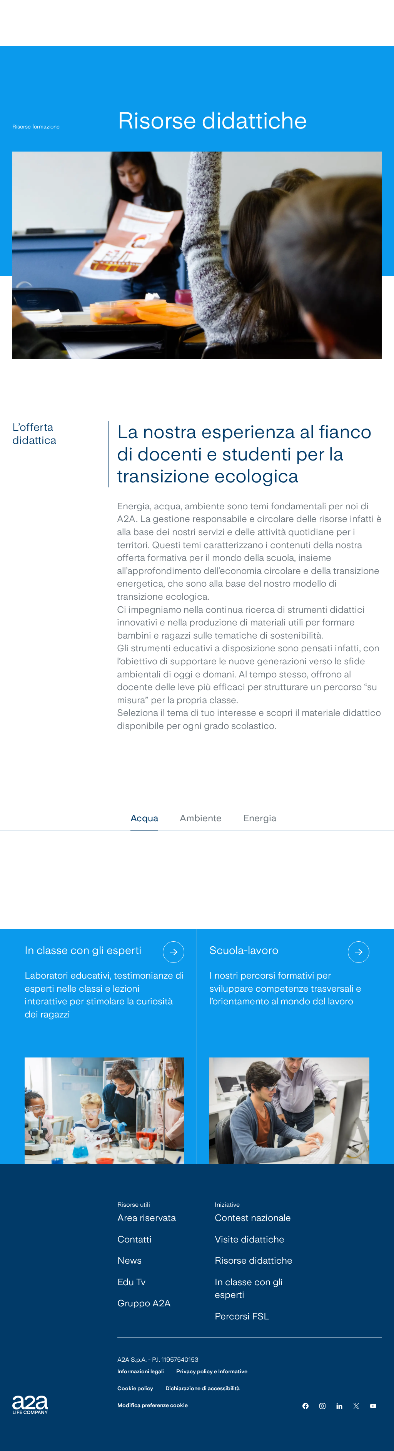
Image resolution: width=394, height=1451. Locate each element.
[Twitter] (356, 1405)
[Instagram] (322, 1405)
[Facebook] (305, 1405)
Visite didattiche (249, 1239)
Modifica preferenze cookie (152, 1405)
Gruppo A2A (144, 1303)
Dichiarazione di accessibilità (202, 1388)
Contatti (134, 1239)
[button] (144, 819)
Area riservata (146, 1217)
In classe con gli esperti (249, 1288)
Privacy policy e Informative (211, 1371)
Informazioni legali (140, 1371)
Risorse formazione (36, 126)
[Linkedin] (339, 1405)
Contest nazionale (253, 1217)
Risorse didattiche (253, 1260)
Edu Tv (131, 1282)
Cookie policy (135, 1388)
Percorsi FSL (242, 1316)
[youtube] (373, 1405)
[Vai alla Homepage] (30, 1405)
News (129, 1260)
